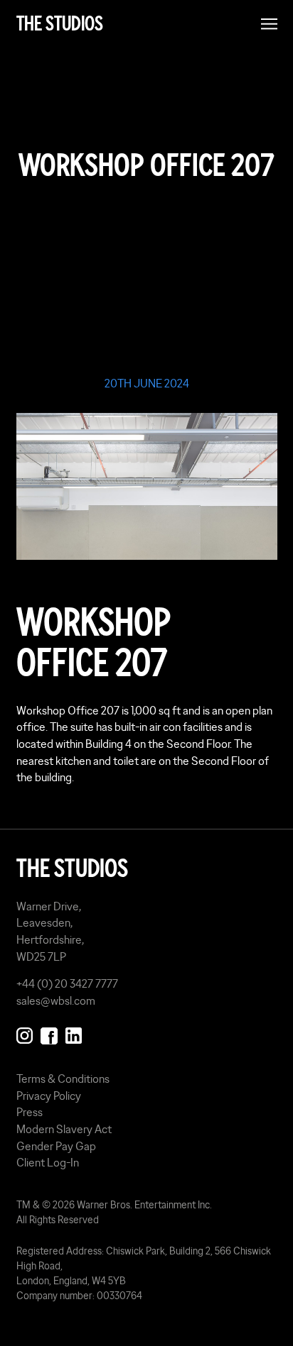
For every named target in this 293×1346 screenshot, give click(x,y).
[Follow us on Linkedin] (73, 1033)
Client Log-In (47, 1162)
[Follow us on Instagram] (24, 1033)
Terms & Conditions (63, 1078)
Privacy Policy (48, 1095)
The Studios (59, 23)
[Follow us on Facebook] (49, 1033)
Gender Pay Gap (56, 1146)
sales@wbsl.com (55, 1000)
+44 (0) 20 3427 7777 (67, 983)
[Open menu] (269, 23)
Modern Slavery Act (64, 1129)
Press (29, 1112)
